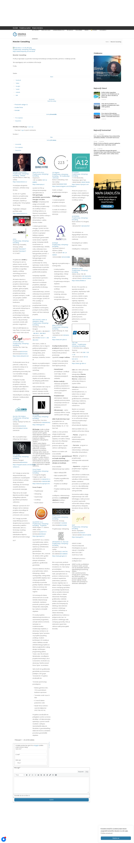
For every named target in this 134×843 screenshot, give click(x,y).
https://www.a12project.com (80, 184)
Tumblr (18, 89)
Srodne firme (19, 107)
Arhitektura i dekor (77, 268)
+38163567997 (85, 226)
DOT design (16, 455)
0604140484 (63, 525)
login (22, 130)
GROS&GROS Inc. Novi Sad (60, 542)
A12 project (75, 172)
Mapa (86, 30)
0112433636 (63, 523)
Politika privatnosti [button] (106, 833)
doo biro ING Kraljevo (19, 416)
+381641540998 (86, 535)
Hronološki (18, 144)
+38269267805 (45, 481)
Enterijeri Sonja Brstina (19, 172)
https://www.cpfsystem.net (21, 356)
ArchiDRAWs (75, 216)
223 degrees (56, 172)
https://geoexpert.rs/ (39, 536)
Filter (51, 137)
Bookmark (51, 99)
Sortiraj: (51, 114)
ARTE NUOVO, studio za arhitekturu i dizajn (40, 320)
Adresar (35, 38)
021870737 (81, 533)
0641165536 (23, 428)
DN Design (36, 415)
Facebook (18, 80)
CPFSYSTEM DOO (18, 342)
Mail (17, 95)
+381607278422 (86, 278)
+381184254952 (86, 276)
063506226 (42, 534)
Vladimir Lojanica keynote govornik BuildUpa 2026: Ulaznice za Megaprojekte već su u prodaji (107, 74)
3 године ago (30, 126)
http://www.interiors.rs (20, 213)
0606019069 (63, 184)
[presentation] (20, 775)
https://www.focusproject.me (41, 483)
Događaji (103, 30)
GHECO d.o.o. (56, 515)
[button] (20, 775)
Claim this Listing (51, 101)
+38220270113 (45, 479)
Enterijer (22, 175)
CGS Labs (75, 342)
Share (51, 77)
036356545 (22, 426)
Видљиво (81, 771)
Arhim (14, 239)
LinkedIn (18, 92)
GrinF (73, 525)
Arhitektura (45, 30)
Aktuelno (35, 30)
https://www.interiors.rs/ (20, 182)
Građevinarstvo (58, 30)
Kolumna (79, 30)
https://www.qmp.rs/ (38, 184)
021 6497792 (64, 551)
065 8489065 (64, 554)
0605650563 (23, 462)
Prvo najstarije (19, 118)
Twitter (17, 83)
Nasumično (18, 121)
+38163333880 (65, 257)
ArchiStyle (55, 243)
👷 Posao (94, 30)
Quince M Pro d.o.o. (38, 172)
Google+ (18, 86)
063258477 (22, 249)
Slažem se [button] (115, 838)
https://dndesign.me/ (39, 425)
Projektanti (43, 525)
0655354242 (23, 351)
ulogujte (36, 745)
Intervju (70, 30)
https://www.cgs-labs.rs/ (79, 363)
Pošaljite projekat (25, 28)
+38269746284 (85, 182)
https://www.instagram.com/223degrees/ (64, 186)
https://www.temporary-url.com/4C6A (24, 51)
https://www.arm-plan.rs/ (59, 339)
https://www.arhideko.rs (79, 280)
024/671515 (43, 532)
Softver (74, 344)
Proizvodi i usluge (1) (21, 104)
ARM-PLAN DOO (57, 325)
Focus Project (37, 469)
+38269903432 (45, 422)
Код (87, 771)
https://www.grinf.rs (77, 537)
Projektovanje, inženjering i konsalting (24, 49)
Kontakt (15, 28)
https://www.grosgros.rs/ (59, 556)
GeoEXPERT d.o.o (38, 522)
